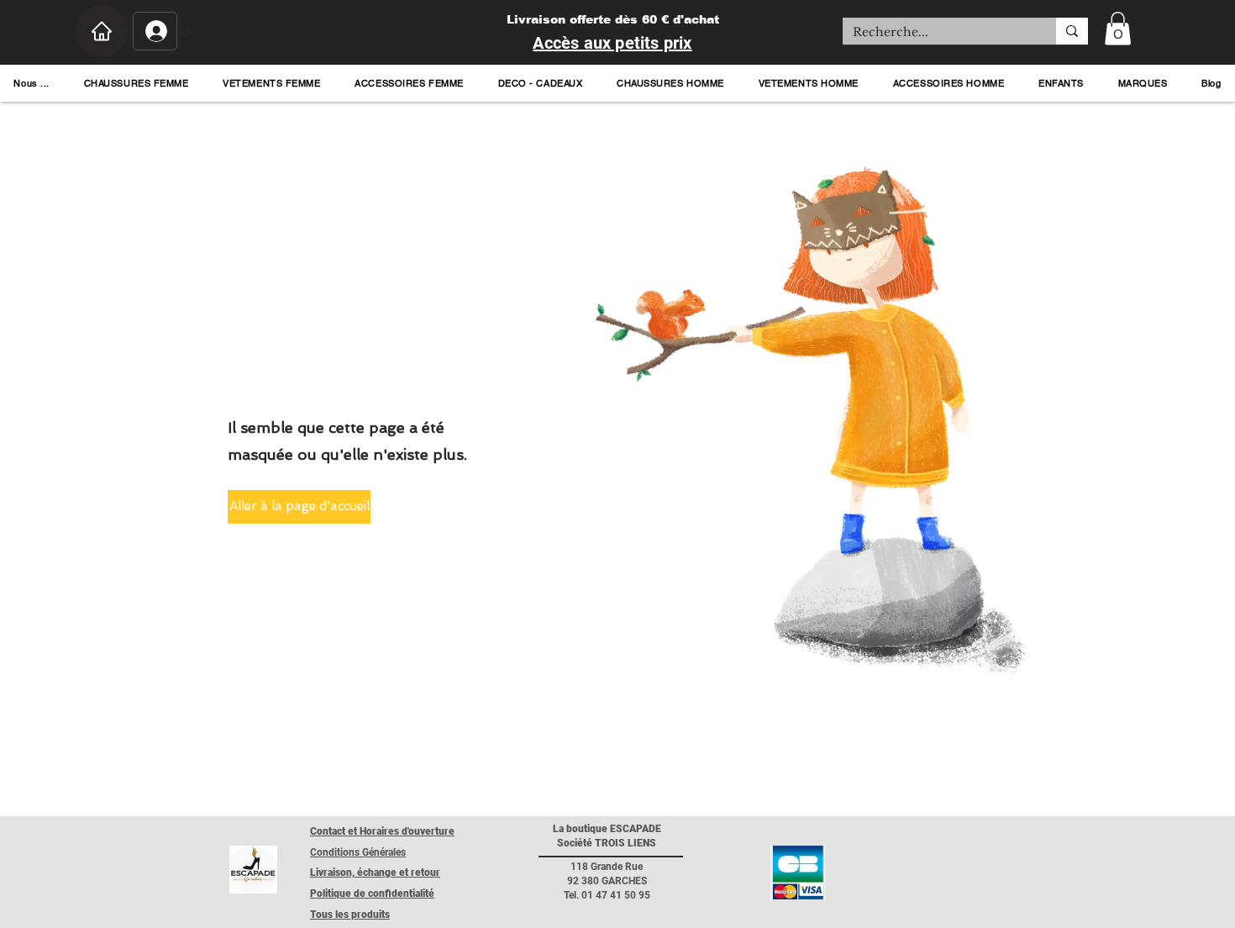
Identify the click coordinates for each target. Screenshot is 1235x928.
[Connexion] (155, 31)
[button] (1118, 28)
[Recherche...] (1072, 31)
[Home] (102, 31)
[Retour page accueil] (253, 870)
